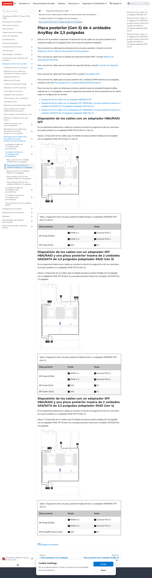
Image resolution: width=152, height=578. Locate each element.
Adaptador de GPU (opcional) (15, 88)
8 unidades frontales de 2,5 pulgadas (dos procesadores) (14, 190)
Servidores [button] (23, 3)
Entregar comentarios (49, 545)
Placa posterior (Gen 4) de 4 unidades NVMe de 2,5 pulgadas (19, 178)
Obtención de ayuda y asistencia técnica (14, 227)
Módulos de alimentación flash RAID (17, 105)
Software (61, 3)
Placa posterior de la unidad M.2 (16, 98)
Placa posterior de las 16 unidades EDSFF (18, 204)
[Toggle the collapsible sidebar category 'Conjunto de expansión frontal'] (31, 84)
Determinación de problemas (13, 212)
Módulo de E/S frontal (12, 80)
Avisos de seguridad (10, 36)
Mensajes (6, 216)
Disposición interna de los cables (14, 64)
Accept (103, 564)
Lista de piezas (8, 50)
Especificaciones (8, 39)
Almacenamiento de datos (44, 3)
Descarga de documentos (12, 22)
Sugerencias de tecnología (12, 32)
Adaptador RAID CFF (12, 77)
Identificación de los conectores (15, 68)
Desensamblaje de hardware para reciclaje (13, 221)
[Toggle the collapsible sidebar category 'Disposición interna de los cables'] (31, 64)
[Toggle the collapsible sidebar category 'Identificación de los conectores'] (31, 68)
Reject (103, 570)
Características (8, 29)
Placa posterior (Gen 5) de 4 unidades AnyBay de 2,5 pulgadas (19, 166)
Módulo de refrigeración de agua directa (16, 119)
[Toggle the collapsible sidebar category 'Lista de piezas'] (31, 51)
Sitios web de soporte (10, 25)
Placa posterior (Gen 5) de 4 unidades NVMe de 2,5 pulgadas (19, 183)
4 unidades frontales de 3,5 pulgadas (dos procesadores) (14, 146)
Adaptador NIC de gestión (13, 95)
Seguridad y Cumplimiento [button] (93, 3)
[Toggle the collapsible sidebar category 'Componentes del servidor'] (31, 47)
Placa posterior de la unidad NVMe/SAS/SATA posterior (14, 110)
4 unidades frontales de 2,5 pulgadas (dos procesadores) (14, 154)
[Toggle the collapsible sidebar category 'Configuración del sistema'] (31, 209)
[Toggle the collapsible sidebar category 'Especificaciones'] (31, 40)
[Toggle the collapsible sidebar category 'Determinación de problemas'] (31, 213)
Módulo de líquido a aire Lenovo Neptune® (13, 124)
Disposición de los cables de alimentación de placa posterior (15, 72)
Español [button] (116, 3)
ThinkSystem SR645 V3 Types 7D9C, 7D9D (16, 17)
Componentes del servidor (12, 47)
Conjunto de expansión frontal (15, 84)
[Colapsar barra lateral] (18, 565)
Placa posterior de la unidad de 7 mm (18, 114)
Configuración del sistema (12, 209)
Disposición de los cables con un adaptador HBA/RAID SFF (66, 100)
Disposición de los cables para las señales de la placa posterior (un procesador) (15, 131)
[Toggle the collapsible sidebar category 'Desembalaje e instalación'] (31, 54)
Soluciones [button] (73, 3)
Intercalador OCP (10, 102)
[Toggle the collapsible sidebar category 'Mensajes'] (31, 216)
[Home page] (40, 11)
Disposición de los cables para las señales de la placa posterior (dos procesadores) (15, 139)
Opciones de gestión (10, 43)
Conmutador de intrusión (13, 91)
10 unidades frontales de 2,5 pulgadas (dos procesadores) (14, 197)
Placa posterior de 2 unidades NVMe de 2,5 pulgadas (18, 172)
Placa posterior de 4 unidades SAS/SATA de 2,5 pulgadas (18, 161)
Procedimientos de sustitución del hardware (15, 59)
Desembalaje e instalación (12, 54)
